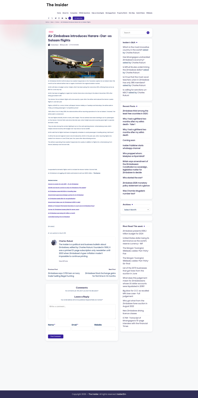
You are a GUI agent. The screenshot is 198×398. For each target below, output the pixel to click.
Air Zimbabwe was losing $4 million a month (61, 213)
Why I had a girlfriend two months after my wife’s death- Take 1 (134, 122)
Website (98, 325)
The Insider (57, 4)
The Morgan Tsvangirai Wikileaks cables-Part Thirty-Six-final (136, 261)
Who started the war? (132, 177)
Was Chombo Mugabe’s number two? (134, 192)
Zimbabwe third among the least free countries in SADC (135, 112)
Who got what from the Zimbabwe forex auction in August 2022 (135, 303)
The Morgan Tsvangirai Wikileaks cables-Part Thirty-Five (136, 251)
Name (51, 325)
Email (75, 325)
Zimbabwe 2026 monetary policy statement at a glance (136, 184)
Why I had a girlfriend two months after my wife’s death (134, 132)
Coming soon (129, 140)
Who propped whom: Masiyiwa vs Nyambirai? (134, 154)
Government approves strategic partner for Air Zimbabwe (65, 195)
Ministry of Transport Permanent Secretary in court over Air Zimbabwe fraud (71, 206)
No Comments (75, 45)
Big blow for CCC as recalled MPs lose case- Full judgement (136, 293)
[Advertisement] (59, 156)
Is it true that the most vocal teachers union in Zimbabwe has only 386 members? (136, 80)
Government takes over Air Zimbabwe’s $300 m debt (64, 202)
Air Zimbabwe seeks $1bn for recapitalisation (61, 198)
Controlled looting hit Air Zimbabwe (59, 217)
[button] (78, 18)
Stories (51, 31)
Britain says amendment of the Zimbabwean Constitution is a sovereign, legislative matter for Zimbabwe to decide (135, 167)
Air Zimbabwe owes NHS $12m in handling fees (62, 191)
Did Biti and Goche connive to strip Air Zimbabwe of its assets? (67, 188)
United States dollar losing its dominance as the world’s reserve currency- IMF (136, 241)
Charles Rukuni (66, 241)
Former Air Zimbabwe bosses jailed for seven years (63, 209)
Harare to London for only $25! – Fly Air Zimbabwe (63, 184)
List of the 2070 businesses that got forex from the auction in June (135, 271)
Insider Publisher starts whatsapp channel (133, 147)
